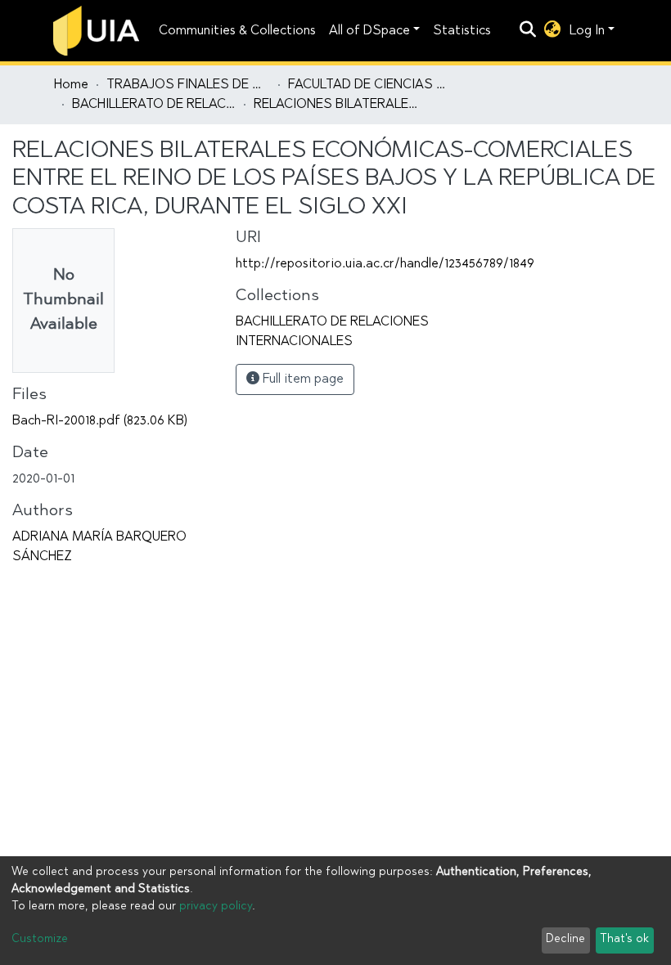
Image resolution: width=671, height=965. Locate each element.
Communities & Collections (237, 31)
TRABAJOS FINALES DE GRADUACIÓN (188, 85)
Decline (565, 939)
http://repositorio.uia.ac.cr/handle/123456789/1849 (385, 264)
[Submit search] (528, 31)
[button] (552, 31)
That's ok (624, 939)
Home (71, 85)
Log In (587, 31)
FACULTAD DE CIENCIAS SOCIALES (370, 85)
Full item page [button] (301, 379)
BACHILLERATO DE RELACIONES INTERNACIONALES (154, 104)
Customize (39, 939)
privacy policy (215, 907)
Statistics (462, 31)
